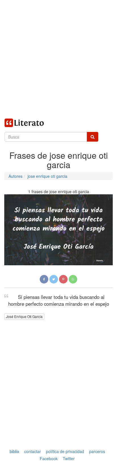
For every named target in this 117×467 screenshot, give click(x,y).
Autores (15, 176)
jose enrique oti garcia (47, 176)
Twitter (69, 459)
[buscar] (92, 137)
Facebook (49, 459)
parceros (97, 451)
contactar (32, 451)
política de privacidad (65, 451)
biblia (14, 451)
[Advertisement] (58, 58)
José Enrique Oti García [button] (24, 316)
